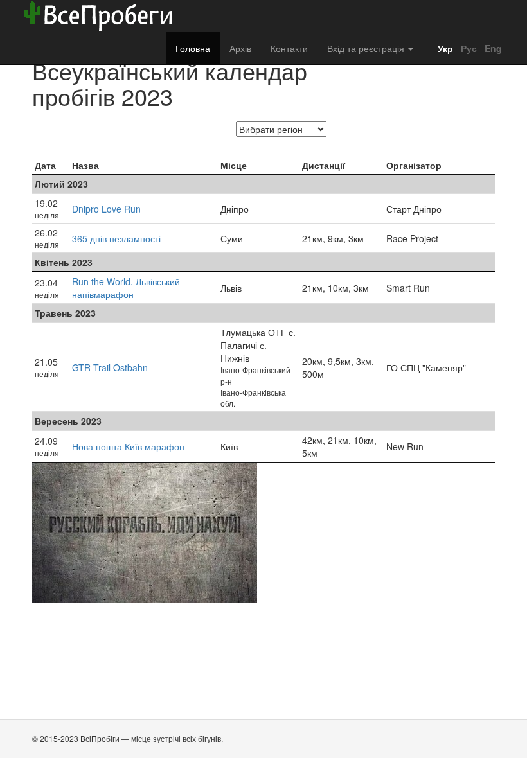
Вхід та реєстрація (367, 48)
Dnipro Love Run (106, 208)
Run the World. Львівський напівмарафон (126, 288)
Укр (444, 48)
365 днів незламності (116, 238)
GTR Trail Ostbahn (110, 367)
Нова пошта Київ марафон (128, 446)
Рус (467, 48)
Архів (240, 48)
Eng (492, 48)
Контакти (289, 48)
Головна (192, 48)
